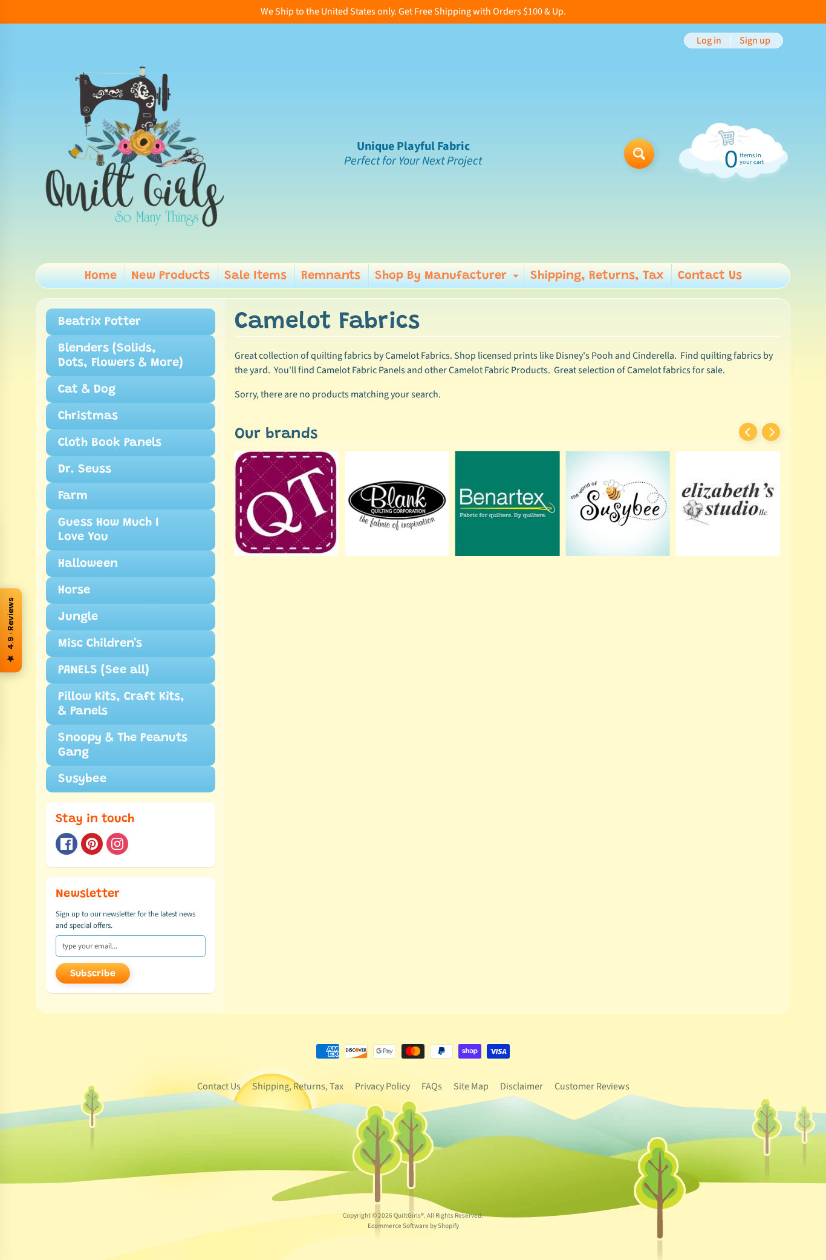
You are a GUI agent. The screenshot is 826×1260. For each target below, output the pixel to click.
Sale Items (255, 276)
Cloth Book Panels (109, 443)
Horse (74, 590)
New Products (170, 276)
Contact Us (710, 276)
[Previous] (748, 432)
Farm (73, 496)
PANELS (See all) (103, 670)
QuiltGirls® (409, 1215)
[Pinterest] (92, 844)
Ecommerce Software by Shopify (413, 1225)
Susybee (82, 779)
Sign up (755, 40)
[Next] (771, 432)
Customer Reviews (591, 1086)
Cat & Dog (86, 390)
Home (101, 276)
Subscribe (92, 974)
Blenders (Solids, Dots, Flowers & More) (120, 355)
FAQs (431, 1086)
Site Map (471, 1086)
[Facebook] (66, 844)
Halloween (88, 564)
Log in (709, 40)
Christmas (88, 416)
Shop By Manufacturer (448, 279)
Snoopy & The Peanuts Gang (122, 745)
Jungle (78, 617)
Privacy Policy (382, 1086)
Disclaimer (521, 1086)
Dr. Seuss (84, 469)
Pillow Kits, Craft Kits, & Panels (121, 704)
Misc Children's (100, 644)
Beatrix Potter (99, 322)
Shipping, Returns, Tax (596, 276)
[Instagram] (117, 844)
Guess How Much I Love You (108, 530)
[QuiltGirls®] (135, 153)
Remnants (330, 276)
